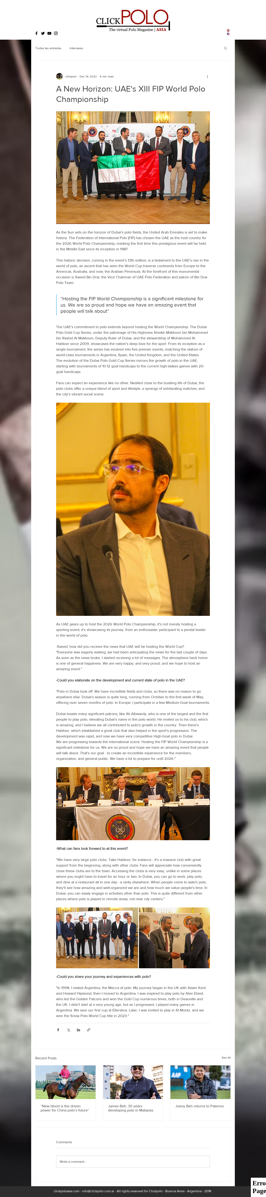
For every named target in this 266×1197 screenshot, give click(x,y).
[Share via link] (89, 1030)
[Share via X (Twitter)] (68, 1030)
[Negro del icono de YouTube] (49, 33)
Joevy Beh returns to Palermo (199, 1106)
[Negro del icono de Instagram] (55, 33)
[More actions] (207, 76)
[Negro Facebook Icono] (36, 33)
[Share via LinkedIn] (78, 1030)
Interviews (76, 48)
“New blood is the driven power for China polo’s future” (65, 1108)
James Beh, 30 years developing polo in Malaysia (130, 1108)
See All (226, 1057)
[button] (225, 48)
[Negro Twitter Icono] (43, 33)
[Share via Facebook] (58, 1030)
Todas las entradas (48, 48)
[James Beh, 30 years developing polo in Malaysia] (133, 1082)
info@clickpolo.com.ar (98, 1191)
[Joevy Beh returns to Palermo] (200, 1082)
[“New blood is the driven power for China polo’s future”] (66, 1082)
